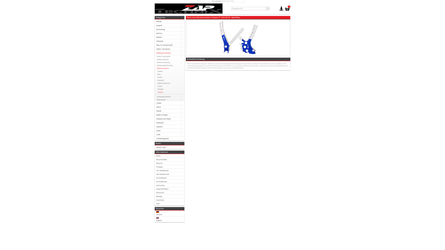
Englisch (159, 220)
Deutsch (159, 214)
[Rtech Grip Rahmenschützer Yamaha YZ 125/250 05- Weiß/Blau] (238, 55)
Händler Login (161, 147)
